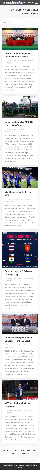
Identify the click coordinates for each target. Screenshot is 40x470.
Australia (11, 345)
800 (16, 450)
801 (22, 450)
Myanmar (19, 410)
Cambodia (11, 199)
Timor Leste (20, 129)
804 (13, 454)
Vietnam (19, 60)
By (27, 60)
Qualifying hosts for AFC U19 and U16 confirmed (19, 124)
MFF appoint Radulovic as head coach (17, 405)
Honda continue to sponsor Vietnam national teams (18, 55)
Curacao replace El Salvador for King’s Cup (19, 273)
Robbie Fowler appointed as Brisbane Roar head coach (18, 339)
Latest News (12, 60)
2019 (6, 60)
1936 (24, 454)
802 (28, 450)
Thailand (19, 278)
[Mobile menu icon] (36, 2)
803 (34, 450)
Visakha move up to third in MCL (18, 194)
